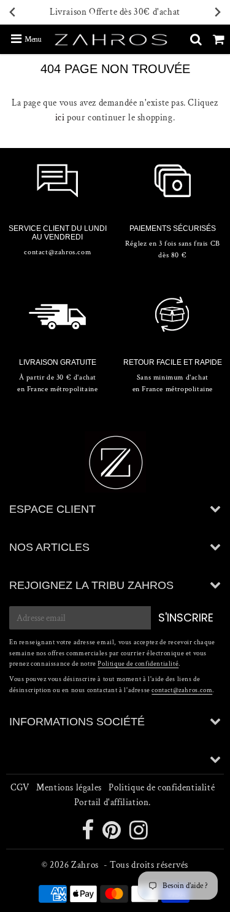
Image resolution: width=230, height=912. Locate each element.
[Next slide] (217, 12)
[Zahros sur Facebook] (89, 835)
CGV (19, 787)
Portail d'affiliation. (112, 802)
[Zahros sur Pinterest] (112, 835)
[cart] (218, 39)
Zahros (85, 865)
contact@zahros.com (181, 690)
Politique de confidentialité (138, 664)
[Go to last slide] (13, 12)
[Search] (196, 39)
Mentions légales (69, 787)
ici (60, 117)
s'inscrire (185, 617)
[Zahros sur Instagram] (138, 835)
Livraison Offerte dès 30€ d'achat (115, 12)
